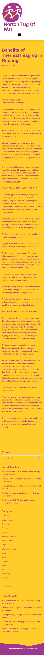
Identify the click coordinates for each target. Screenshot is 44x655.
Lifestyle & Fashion (9, 549)
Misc (4, 553)
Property (5, 561)
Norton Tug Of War (19, 26)
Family (4, 532)
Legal (4, 545)
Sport (4, 570)
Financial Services (9, 536)
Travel (4, 578)
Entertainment (7, 528)
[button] (19, 34)
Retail (4, 565)
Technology (6, 574)
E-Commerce (7, 520)
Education (6, 524)
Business (5, 516)
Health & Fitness (8, 541)
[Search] (39, 457)
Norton (6, 66)
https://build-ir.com (13, 182)
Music (4, 557)
